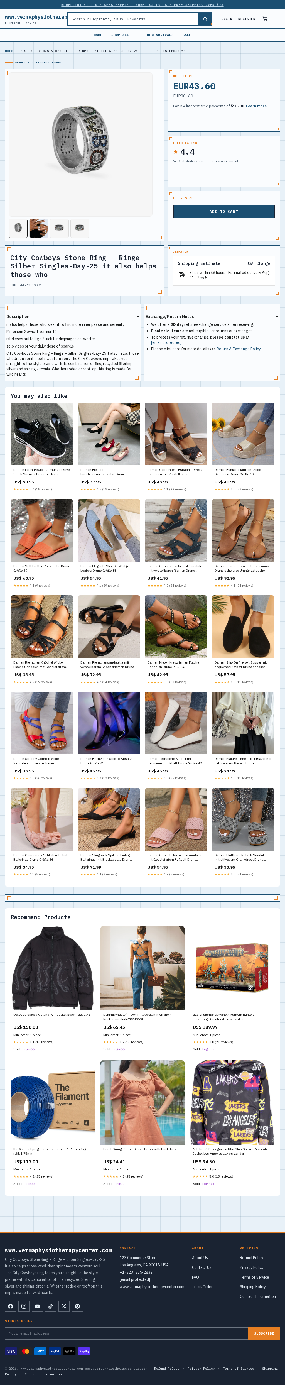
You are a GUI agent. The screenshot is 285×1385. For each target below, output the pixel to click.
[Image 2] (38, 228)
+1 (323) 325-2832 (136, 1272)
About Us (200, 1257)
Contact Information (258, 1296)
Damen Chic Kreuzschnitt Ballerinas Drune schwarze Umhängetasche (242, 568)
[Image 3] (59, 228)
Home (98, 35)
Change (263, 263)
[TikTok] (50, 1306)
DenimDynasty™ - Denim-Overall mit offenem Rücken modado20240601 (137, 1016)
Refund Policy (251, 1257)
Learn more (256, 106)
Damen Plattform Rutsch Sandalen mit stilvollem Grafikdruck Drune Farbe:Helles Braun (241, 857)
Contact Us (202, 1267)
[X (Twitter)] (64, 1306)
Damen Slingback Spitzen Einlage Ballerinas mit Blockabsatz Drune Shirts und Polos (105, 857)
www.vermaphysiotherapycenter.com (52, 19)
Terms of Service (254, 1277)
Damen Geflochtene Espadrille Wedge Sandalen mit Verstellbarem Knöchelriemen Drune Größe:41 (176, 472)
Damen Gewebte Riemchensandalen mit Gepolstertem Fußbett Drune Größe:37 (175, 857)
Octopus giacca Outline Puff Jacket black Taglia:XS (51, 1014)
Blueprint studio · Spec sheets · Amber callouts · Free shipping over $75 (142, 5)
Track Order (202, 1286)
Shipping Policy (253, 1286)
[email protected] (166, 342)
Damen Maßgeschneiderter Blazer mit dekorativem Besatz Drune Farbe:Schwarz (243, 761)
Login (227, 19)
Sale (187, 35)
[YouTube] (37, 1306)
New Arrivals (160, 35)
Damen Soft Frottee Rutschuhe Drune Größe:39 (41, 568)
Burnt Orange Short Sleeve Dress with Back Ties (139, 1149)
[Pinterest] (77, 1306)
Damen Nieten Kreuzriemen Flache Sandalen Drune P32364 (173, 664)
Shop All (120, 35)
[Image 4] (79, 228)
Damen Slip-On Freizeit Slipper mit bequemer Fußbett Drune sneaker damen (241, 665)
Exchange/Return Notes (170, 316)
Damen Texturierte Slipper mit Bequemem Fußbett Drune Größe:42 (175, 761)
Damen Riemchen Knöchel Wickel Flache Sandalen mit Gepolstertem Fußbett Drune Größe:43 (39, 665)
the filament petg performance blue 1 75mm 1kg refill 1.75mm (49, 1151)
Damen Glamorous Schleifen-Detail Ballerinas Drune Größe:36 (40, 857)
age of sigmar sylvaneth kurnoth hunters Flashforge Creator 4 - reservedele (224, 1016)
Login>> (29, 1049)
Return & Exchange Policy (239, 348)
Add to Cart (224, 211)
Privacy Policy (252, 1267)
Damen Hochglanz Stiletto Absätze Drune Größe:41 (106, 761)
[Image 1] (18, 228)
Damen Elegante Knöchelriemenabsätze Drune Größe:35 (102, 472)
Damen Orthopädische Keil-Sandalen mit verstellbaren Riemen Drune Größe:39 (176, 568)
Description (18, 316)
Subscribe (264, 1333)
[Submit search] (205, 19)
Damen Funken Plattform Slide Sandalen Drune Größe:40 (238, 472)
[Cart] (265, 19)
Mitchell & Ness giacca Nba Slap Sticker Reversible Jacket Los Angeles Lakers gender (231, 1151)
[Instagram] (24, 1306)
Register (246, 19)
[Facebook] (10, 1306)
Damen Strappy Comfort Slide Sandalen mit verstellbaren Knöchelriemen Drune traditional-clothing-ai (38, 761)
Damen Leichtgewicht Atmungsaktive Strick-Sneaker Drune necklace (41, 472)
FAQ (195, 1277)
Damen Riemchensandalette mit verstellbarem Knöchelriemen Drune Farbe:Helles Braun (107, 665)
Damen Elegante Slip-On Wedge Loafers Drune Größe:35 (104, 568)
